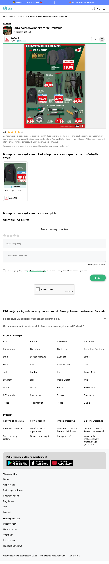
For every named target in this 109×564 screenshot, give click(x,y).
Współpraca (9, 484)
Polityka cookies (11, 495)
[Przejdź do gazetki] (102, 39)
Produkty (11, 16)
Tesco (6, 402)
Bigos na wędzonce (93, 420)
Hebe (5, 364)
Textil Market (36, 402)
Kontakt (7, 512)
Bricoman (89, 341)
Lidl (32, 379)
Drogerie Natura (38, 356)
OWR (5, 506)
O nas (6, 479)
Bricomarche (9, 349)
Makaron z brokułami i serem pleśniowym (67, 430)
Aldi (5, 341)
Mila (86, 379)
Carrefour (35, 349)
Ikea (32, 364)
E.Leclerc (61, 356)
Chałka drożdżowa (66, 420)
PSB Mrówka (9, 395)
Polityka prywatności (13, 490)
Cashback (8, 534)
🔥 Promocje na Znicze (81, 2)
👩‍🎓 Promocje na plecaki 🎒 (27, 2)
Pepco (60, 387)
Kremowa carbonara (13, 428)
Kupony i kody (9, 523)
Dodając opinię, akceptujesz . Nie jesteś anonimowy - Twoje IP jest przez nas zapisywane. (47, 271)
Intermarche (63, 364)
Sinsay (60, 395)
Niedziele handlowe (12, 545)
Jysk (5, 372)
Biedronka (62, 341)
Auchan (34, 341)
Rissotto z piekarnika (13, 420)
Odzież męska (30, 16)
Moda (20, 16)
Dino (5, 356)
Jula (86, 364)
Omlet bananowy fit (40, 436)
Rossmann (35, 395)
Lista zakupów (10, 529)
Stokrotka (89, 395)
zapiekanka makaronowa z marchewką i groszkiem (91, 440)
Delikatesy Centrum (94, 349)
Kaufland (34, 372)
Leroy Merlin (90, 372)
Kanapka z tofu (64, 436)
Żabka (87, 402)
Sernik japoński (37, 420)
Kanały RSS (74, 555)
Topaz (60, 402)
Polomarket (90, 387)
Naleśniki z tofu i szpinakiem (38, 430)
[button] (54, 318)
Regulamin (8, 501)
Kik (58, 372)
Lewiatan (7, 379)
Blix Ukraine (9, 540)
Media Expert (63, 379)
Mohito (6, 387)
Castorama (62, 349)
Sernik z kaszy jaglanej (10, 437)
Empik (87, 356)
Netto (33, 387)
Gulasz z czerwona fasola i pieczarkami (94, 430)
